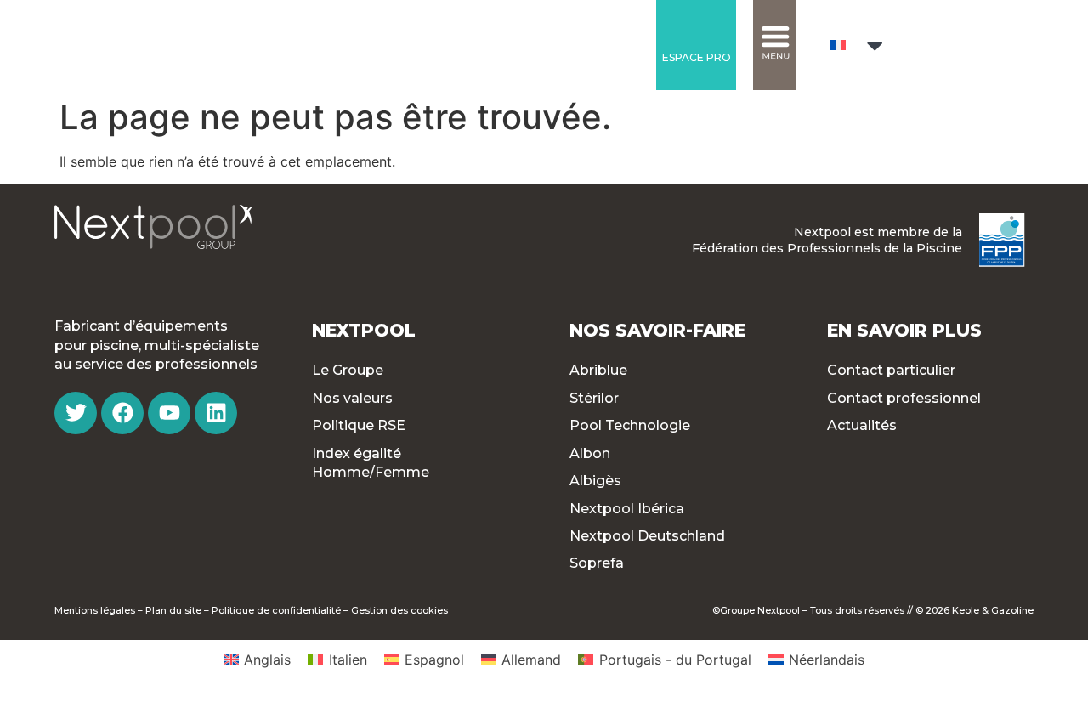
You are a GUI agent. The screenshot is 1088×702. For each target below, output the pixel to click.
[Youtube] (169, 413)
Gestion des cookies (399, 610)
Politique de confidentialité (276, 610)
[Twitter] (75, 413)
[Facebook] (122, 413)
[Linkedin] (216, 413)
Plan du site (173, 610)
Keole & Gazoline (993, 610)
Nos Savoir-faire (657, 330)
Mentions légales (94, 610)
